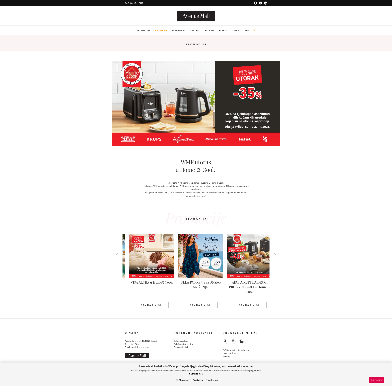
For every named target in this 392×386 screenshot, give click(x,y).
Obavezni (183, 380)
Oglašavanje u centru (183, 344)
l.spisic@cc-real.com (140, 347)
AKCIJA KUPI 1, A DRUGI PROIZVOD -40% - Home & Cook (245, 287)
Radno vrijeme (134, 3)
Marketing (212, 380)
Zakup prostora (181, 341)
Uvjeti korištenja (230, 353)
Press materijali (181, 347)
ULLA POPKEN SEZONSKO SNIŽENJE (196, 284)
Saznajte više (196, 373)
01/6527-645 (133, 344)
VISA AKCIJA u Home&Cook (147, 282)
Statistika (198, 380)
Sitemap (226, 356)
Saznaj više (147, 304)
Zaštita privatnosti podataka (236, 350)
